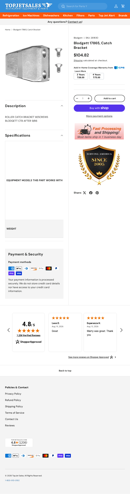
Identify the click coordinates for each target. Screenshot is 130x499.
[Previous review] (8, 330)
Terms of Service (14, 412)
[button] (123, 6)
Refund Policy (13, 400)
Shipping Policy (14, 406)
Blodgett (78, 37)
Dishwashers (51, 15)
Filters (80, 15)
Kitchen (68, 15)
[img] (28, 330)
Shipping (78, 60)
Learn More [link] (80, 71)
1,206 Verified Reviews (28, 335)
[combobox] (82, 6)
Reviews (10, 425)
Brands (123, 15)
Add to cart (110, 98)
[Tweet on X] (84, 193)
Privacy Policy (13, 393)
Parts (91, 15)
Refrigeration (11, 15)
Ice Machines (31, 15)
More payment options (99, 116)
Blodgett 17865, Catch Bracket (26, 29)
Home (7, 29)
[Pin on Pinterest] (97, 193)
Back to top (65, 370)
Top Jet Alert (107, 15)
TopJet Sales (18, 475)
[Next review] (121, 330)
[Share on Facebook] (91, 193)
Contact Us (11, 419)
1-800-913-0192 (12, 480)
